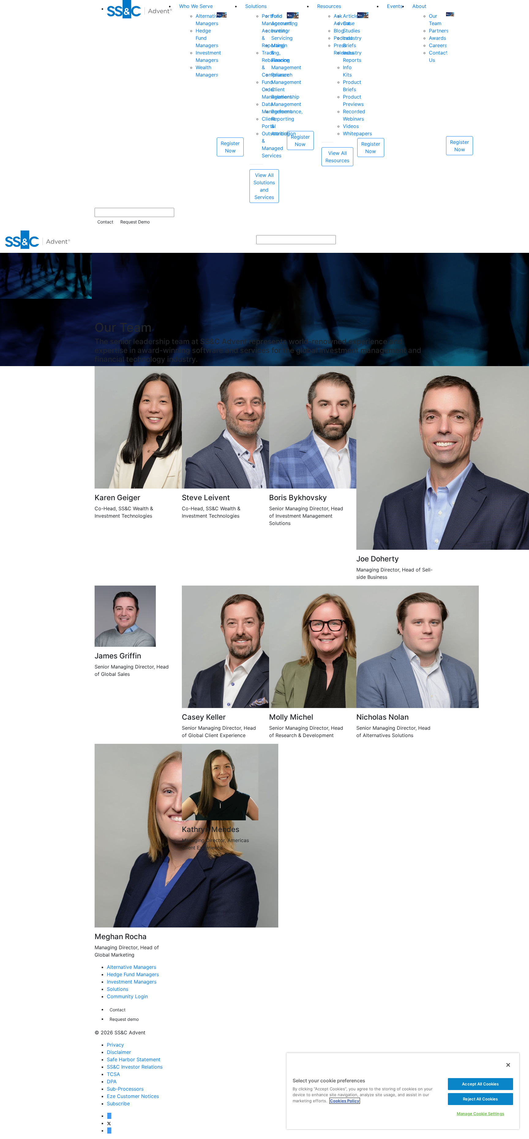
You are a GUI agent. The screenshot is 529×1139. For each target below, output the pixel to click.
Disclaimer (119, 1052)
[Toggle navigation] (520, 239)
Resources (329, 6)
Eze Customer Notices (133, 1096)
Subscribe (118, 1103)
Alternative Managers (131, 967)
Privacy (115, 1045)
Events (395, 6)
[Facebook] (109, 1116)
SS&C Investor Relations (135, 1067)
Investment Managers (131, 982)
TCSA (113, 1074)
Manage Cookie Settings (480, 1113)
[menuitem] (140, 101)
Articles (352, 16)
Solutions (256, 6)
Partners (438, 31)
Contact (105, 221)
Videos (351, 126)
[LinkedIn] (109, 1130)
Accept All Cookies (480, 1083)
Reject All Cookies (480, 1098)
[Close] (508, 1065)
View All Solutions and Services (264, 186)
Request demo (124, 1019)
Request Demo (135, 221)
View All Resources (337, 156)
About (419, 6)
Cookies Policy (344, 1100)
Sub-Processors (125, 1089)
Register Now (230, 147)
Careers (438, 45)
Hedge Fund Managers (133, 974)
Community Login (127, 996)
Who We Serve (196, 6)
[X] (109, 1123)
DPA (112, 1081)
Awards (437, 38)
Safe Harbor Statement (133, 1059)
